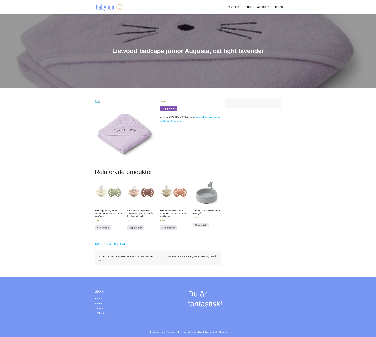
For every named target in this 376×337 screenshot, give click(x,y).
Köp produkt (168, 108)
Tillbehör (101, 313)
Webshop (263, 7)
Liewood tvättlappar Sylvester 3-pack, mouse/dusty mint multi (126, 258)
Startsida (232, 7)
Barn (99, 298)
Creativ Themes (219, 332)
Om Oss (278, 7)
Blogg (248, 7)
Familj (100, 308)
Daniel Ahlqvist (104, 244)
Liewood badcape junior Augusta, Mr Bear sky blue (190, 256)
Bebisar (100, 303)
